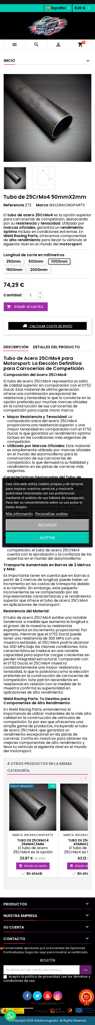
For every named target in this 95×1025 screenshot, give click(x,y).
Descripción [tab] (15, 347)
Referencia (13, 205)
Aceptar (47, 537)
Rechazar (47, 525)
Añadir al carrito (25, 306)
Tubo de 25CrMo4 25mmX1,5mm (33, 842)
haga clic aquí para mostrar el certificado (56, 952)
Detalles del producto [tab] (56, 347)
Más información (19, 513)
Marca (42, 205)
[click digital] (47, 1008)
